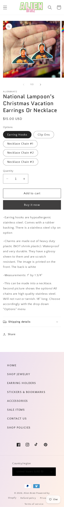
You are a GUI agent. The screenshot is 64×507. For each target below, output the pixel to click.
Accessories (17, 401)
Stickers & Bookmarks (26, 392)
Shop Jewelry (18, 374)
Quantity (8, 170)
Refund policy (28, 498)
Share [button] (11, 334)
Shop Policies (19, 427)
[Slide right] (40, 85)
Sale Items (16, 409)
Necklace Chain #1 (20, 143)
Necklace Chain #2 (20, 152)
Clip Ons (44, 134)
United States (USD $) (30, 471)
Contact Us (17, 418)
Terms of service (34, 504)
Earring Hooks (17, 134)
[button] (5, 7)
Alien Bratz (30, 493)
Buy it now (32, 204)
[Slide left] (24, 85)
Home (11, 365)
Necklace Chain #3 (20, 162)
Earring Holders (21, 383)
